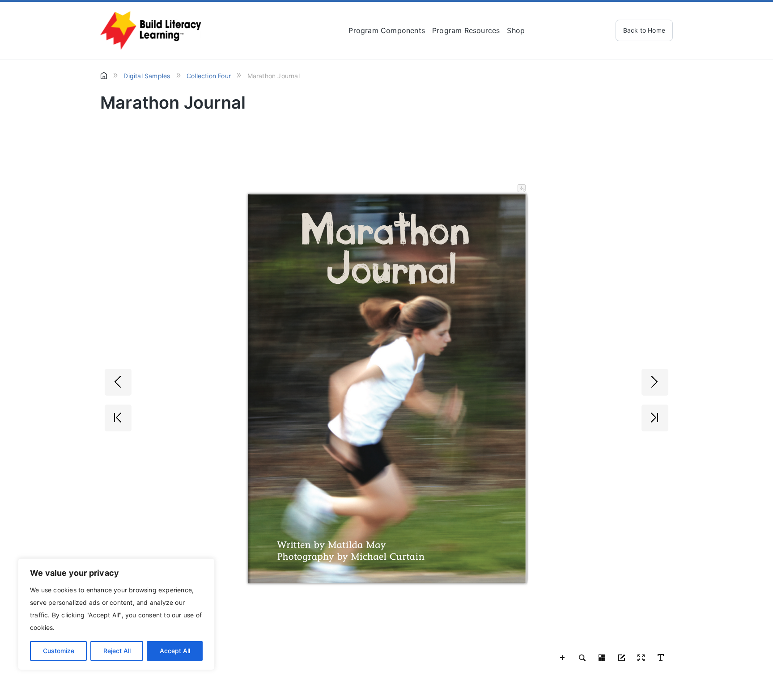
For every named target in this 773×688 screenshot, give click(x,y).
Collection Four (209, 76)
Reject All (117, 650)
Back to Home (644, 30)
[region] (116, 614)
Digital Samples (146, 76)
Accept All (175, 650)
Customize (58, 650)
